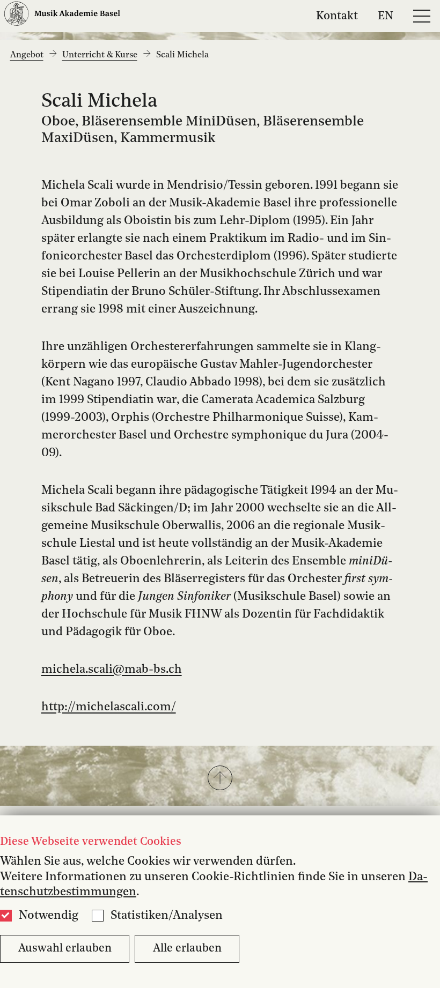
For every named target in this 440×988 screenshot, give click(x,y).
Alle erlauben (187, 948)
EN (385, 15)
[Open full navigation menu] (421, 16)
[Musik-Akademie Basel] (62, 16)
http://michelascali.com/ (108, 707)
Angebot (26, 55)
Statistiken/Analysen (167, 916)
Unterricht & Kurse (99, 55)
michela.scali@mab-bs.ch (111, 669)
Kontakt (337, 15)
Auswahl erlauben (65, 948)
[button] (220, 779)
